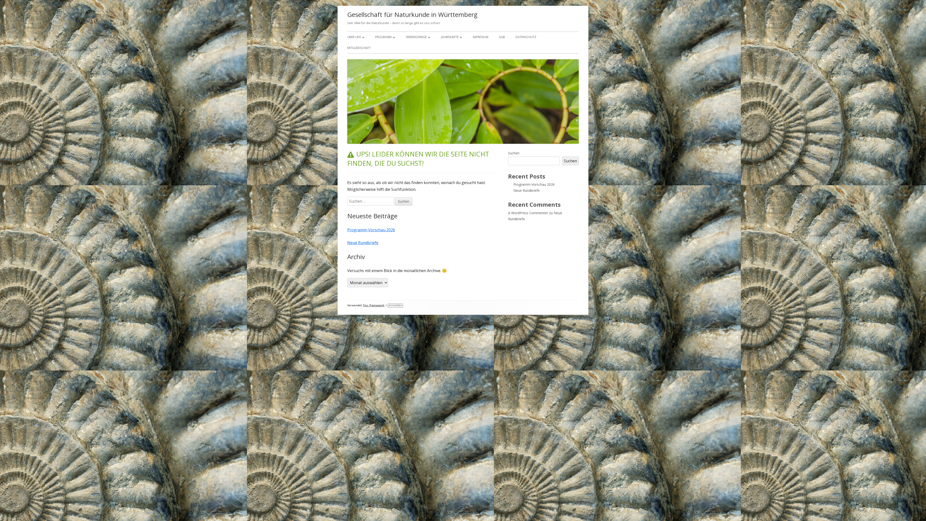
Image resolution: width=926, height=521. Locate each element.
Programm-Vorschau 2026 (371, 230)
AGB (502, 37)
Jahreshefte (450, 37)
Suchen (513, 153)
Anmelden (395, 305)
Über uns (354, 37)
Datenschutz (526, 37)
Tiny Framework (373, 305)
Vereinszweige (416, 37)
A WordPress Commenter (528, 213)
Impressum (480, 37)
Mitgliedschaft (359, 48)
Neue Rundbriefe (362, 242)
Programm (383, 37)
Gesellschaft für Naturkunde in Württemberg (412, 14)
